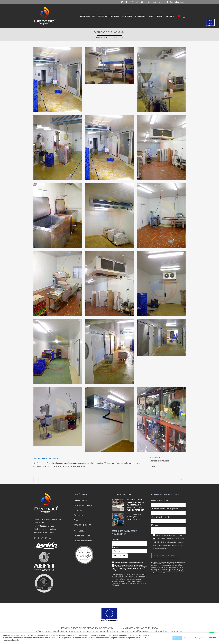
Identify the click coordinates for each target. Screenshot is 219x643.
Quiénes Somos (80, 500)
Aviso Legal (79, 531)
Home (97, 38)
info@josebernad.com (177, 2)
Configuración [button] (200, 638)
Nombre (115, 539)
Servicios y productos (83, 505)
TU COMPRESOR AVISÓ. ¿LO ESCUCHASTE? (134, 516)
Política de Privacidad (83, 541)
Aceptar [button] (177, 638)
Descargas (78, 515)
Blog (76, 520)
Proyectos (78, 510)
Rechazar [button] (187, 638)
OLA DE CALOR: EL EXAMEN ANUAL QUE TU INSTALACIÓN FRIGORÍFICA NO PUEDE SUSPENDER (136, 505)
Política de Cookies (82, 536)
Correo (115, 547)
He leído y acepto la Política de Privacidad (129, 562)
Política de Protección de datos (172, 535)
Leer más (212, 638)
